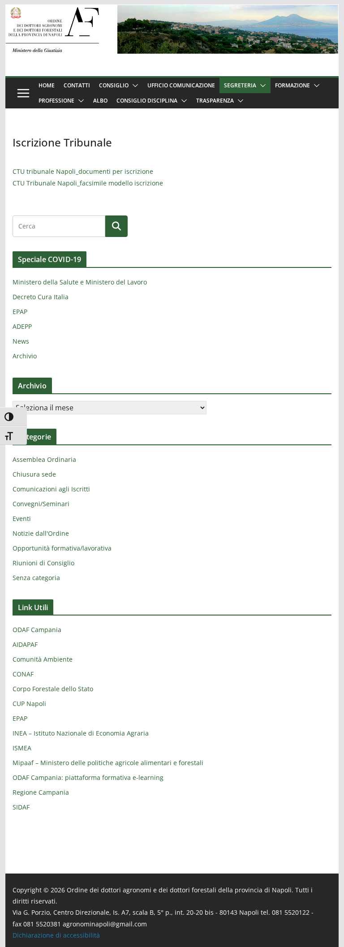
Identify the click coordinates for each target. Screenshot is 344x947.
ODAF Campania (37, 629)
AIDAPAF (25, 644)
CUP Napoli (29, 703)
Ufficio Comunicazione (181, 85)
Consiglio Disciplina (146, 100)
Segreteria (240, 85)
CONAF (23, 674)
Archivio (25, 356)
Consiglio (114, 85)
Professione (56, 100)
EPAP (20, 311)
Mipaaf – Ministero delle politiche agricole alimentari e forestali (108, 762)
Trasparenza (215, 100)
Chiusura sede (34, 474)
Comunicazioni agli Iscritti (51, 489)
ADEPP (22, 326)
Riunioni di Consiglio (43, 563)
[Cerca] (116, 226)
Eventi (22, 518)
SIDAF (21, 807)
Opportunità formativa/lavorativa (62, 548)
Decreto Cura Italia (41, 297)
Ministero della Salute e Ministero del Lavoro (80, 282)
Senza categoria (36, 577)
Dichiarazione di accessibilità (56, 935)
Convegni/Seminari (41, 503)
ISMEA (22, 748)
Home (47, 85)
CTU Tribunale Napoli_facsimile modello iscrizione (88, 183)
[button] (133, 85)
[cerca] (59, 226)
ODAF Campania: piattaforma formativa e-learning (88, 777)
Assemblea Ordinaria (44, 459)
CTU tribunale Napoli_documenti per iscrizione (83, 171)
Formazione (292, 85)
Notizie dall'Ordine (41, 533)
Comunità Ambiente (43, 659)
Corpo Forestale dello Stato (53, 688)
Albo (100, 100)
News (21, 341)
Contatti (77, 85)
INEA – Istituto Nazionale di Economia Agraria (81, 733)
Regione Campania (41, 792)
